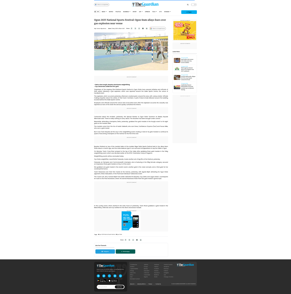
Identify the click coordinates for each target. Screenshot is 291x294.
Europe (146, 266)
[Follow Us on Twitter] (103, 275)
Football (156, 268)
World (155, 277)
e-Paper (189, 12)
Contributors (133, 264)
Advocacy (133, 273)
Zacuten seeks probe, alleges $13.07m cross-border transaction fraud (188, 78)
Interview (166, 268)
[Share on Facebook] (131, 28)
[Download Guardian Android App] (102, 280)
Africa (131, 275)
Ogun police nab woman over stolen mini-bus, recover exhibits (187, 61)
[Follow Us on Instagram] (109, 275)
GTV (160, 12)
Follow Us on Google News (102, 4)
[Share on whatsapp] (139, 28)
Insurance (157, 273)
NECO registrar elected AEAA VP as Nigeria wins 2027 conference (187, 69)
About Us (132, 284)
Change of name (168, 277)
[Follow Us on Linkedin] (114, 275)
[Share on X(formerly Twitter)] (135, 28)
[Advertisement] (131, 192)
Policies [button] (150, 284)
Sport (135, 12)
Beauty (146, 268)
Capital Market (134, 268)
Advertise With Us (141, 284)
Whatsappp (126, 251)
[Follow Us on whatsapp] (120, 275)
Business (126, 12)
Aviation (132, 266)
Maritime (156, 275)
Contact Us (158, 284)
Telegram (106, 251)
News (103, 12)
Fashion (156, 266)
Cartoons (146, 273)
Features (156, 264)
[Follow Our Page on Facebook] (98, 275)
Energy (132, 270)
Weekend (166, 266)
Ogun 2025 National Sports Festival (107, 234)
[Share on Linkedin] (146, 28)
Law (165, 275)
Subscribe (119, 287)
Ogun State (119, 234)
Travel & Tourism (168, 264)
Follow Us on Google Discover (158, 28)
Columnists (147, 275)
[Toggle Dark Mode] (194, 4)
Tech (154, 12)
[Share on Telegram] (142, 28)
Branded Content (135, 279)
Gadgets (166, 273)
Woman (166, 12)
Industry (156, 270)
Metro (111, 12)
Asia (131, 277)
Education (146, 270)
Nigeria (146, 277)
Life (140, 12)
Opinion (147, 12)
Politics (118, 12)
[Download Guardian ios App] (113, 280)
